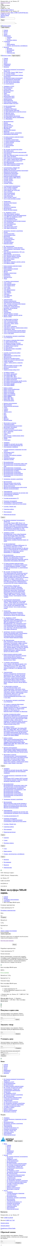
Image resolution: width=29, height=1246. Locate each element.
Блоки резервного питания (11, 268)
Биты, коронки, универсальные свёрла (14, 435)
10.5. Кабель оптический (10, 379)
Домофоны (7, 442)
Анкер (5, 407)
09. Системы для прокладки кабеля (13, 149)
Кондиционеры (8, 481)
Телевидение (7, 201)
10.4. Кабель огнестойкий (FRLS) (12, 378)
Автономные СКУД (9, 452)
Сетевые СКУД (8, 453)
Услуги (5, 33)
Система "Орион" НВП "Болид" (12, 177)
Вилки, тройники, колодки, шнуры (13, 315)
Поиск (2, 20)
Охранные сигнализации (10, 501)
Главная (6, 30)
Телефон (3, 1054)
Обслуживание (8, 511)
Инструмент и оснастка (10, 423)
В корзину (3, 917)
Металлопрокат (8, 404)
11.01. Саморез (7, 282)
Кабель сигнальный (9, 392)
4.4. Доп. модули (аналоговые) (12, 82)
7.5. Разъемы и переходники (11, 139)
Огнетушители (8, 182)
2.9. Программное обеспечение (12, 116)
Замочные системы (9, 459)
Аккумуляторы (8, 270)
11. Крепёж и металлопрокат (11, 281)
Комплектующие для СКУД (11, 103)
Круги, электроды (8, 431)
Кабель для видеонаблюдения (11, 389)
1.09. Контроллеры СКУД (10, 226)
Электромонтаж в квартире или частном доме (16, 492)
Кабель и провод (8, 388)
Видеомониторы (8, 87)
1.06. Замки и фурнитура (10, 228)
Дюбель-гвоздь (8, 411)
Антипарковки (8, 240)
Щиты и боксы (8, 309)
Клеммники (7, 274)
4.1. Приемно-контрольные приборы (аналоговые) (16, 525)
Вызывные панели (9, 90)
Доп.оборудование (9, 242)
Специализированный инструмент (13, 425)
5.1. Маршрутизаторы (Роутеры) (12, 343)
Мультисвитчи (7, 208)
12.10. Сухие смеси (9, 333)
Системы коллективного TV (11, 498)
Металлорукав (7, 357)
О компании (7, 41)
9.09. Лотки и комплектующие (12, 165)
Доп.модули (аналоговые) (10, 174)
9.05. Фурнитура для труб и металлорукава (15, 152)
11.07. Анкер (7, 288)
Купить (17, 1019)
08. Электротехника (9, 246)
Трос (5, 364)
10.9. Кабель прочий (9, 383)
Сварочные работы (9, 509)
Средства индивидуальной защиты (13, 430)
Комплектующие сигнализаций (12, 176)
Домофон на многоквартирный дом (13, 445)
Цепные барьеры (8, 238)
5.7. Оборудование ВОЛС (10, 341)
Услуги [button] (5, 1190)
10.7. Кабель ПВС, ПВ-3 (10, 376)
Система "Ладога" (8, 180)
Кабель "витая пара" (9, 390)
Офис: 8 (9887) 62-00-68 (16, 12)
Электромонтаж (8, 491)
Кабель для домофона (9, 393)
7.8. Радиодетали (8, 144)
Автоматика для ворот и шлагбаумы (13, 230)
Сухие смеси (7, 440)
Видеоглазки (7, 92)
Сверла (6, 434)
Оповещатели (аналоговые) (11, 173)
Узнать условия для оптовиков (9, 930)
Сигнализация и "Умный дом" (12, 167)
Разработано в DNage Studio (8, 1228)
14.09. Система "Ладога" (10, 197)
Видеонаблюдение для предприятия (13, 473)
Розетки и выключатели (10, 301)
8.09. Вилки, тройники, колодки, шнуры (14, 261)
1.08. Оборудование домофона (12, 214)
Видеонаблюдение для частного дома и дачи (15, 463)
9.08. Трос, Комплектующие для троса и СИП (16, 155)
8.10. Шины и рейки (9, 263)
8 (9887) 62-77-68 (9, 1220)
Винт (5, 414)
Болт (5, 413)
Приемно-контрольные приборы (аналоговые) (16, 170)
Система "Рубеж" (8, 179)
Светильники (7, 312)
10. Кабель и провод (9, 372)
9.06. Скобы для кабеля (10, 156)
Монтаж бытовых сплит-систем (12, 483)
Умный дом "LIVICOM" (10, 169)
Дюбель (6, 410)
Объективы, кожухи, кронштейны (13, 132)
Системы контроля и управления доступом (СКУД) (15, 1194)
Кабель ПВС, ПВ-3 (9, 399)
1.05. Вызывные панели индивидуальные (15, 221)
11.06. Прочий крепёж (9, 284)
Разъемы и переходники (10, 273)
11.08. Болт (7, 294)
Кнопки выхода (8, 99)
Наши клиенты (11, 44)
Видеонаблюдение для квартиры (12, 467)
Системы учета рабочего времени (12, 455)
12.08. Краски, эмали (9, 329)
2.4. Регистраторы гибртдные (11, 110)
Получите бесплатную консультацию (10, 1051)
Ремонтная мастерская (9, 514)
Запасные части (8, 277)
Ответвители (7, 205)
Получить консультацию (7, 940)
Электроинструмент (9, 424)
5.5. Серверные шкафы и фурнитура (13, 344)
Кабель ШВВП (8, 396)
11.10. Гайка (7, 287)
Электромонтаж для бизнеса (11, 494)
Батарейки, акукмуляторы (10, 308)
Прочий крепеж (8, 420)
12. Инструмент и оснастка (11, 319)
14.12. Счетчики (8, 191)
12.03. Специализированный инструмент (15, 332)
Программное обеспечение (11, 134)
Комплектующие (8, 243)
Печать (14, 944)
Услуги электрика (8, 495)
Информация (7, 35)
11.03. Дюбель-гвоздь (9, 285)
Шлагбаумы (7, 236)
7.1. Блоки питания (9, 142)
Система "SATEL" (8, 183)
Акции (5, 34)
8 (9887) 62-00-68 (8, 1217)
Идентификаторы (8, 100)
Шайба (5, 417)
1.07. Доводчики (8, 225)
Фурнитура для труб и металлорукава (14, 359)
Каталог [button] (6, 1155)
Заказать (18, 1033)
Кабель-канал (7, 354)
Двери (5, 278)
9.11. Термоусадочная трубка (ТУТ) (13, 160)
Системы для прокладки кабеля (12, 352)
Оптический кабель (9, 400)
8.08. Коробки (7, 260)
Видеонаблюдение (8, 121)
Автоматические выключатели (12, 302)
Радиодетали (7, 275)
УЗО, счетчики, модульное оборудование (14, 303)
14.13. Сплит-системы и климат (12, 198)
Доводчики (7, 95)
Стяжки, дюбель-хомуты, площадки (13, 362)
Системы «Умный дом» (10, 506)
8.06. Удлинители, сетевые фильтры (13, 247)
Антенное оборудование (10, 202)
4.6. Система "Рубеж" (9, 73)
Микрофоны (7, 128)
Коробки (6, 311)
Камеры (6, 123)
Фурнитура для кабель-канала (11, 358)
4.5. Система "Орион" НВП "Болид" (13, 72)
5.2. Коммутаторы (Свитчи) (11, 345)
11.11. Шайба (7, 291)
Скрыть (3, 517)
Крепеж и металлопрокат (10, 403)
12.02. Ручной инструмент (11, 320)
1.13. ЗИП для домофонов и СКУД (13, 216)
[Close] (1, 1007)
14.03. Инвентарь (8, 196)
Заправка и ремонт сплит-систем (12, 484)
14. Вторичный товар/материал (12, 186)
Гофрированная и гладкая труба (12, 355)
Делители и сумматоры (10, 207)
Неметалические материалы (11, 406)
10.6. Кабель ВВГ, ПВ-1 (10, 375)
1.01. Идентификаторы (10, 224)
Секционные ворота (9, 239)
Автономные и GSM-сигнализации (13, 502)
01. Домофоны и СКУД (10, 212)
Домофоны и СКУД (9, 86)
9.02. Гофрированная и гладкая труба (13, 163)
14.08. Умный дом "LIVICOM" (12, 190)
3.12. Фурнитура (8, 337)
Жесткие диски (8, 127)
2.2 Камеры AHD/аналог (10, 109)
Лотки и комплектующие (10, 367)
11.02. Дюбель (7, 292)
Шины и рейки (8, 316)
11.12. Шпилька (8, 295)
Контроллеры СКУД (9, 96)
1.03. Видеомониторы (9, 218)
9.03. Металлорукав (9, 162)
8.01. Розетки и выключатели (11, 257)
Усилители (6, 204)
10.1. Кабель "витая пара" (10, 374)
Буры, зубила (7, 433)
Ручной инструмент (9, 428)
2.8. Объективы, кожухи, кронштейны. (14, 117)
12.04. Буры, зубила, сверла (11, 323)
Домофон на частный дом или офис (13, 444)
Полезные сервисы (12, 40)
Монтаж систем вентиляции (11, 488)
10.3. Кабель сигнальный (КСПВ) (12, 382)
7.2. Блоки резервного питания (12, 141)
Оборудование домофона (10, 102)
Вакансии (9, 51)
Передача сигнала (8, 125)
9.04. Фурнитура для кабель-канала (13, 158)
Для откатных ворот (9, 233)
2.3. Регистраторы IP (9, 114)
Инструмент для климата (10, 427)
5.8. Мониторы (8, 350)
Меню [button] (5, 1143)
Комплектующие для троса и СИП (13, 365)
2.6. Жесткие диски (9, 113)
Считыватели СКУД (9, 97)
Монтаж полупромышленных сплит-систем (15, 487)
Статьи (9, 38)
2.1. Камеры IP (7, 107)
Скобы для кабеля (8, 361)
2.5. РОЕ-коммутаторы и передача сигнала (15, 111)
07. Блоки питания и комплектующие (14, 137)
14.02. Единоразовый (9, 193)
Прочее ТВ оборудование (10, 210)
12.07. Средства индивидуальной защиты (15, 330)
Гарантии (9, 37)
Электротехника (8, 299)
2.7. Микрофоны (8, 118)
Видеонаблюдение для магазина (12, 472)
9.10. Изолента (7, 153)
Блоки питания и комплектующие (13, 266)
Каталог (6, 31)
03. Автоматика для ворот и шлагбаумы (14, 336)
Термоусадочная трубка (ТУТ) (12, 369)
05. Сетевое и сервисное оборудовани (14, 340)
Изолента (6, 368)
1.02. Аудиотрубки (9, 222)
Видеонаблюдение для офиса (11, 470)
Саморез (6, 409)
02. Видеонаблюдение (9, 106)
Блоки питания (8, 267)
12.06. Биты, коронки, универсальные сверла (15, 327)
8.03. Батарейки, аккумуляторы (12, 254)
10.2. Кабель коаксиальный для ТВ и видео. (15, 381)
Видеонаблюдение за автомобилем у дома (15, 469)
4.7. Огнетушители (9, 83)
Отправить (18, 1048)
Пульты (6, 232)
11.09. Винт (7, 297)
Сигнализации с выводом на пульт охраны (15, 503)
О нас (8, 43)
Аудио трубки (7, 89)
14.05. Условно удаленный (11, 187)
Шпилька (6, 419)
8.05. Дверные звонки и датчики (12, 256)
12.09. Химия (7, 325)
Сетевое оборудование (10, 130)
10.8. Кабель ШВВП (9, 385)
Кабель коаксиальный (9, 395)
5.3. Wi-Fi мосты (8, 347)
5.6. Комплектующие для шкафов (12, 348)
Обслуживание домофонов (11, 447)
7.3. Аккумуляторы (9, 145)
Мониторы (6, 131)
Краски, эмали (7, 437)
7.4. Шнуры (7, 146)
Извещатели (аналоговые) (10, 172)
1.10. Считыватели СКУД (10, 219)
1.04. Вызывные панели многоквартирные (15, 215)
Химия (5, 438)
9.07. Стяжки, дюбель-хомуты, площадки (14, 159)
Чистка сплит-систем (9, 486)
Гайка (5, 416)
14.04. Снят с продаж (9, 194)
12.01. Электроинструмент (11, 322)
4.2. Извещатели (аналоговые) (12, 81)
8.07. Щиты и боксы (9, 259)
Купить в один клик (5, 933)
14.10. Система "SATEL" (10, 188)
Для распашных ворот (9, 235)
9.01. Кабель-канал (9, 151)
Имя (2, 1052)
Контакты (6, 47)
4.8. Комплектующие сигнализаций (13, 78)
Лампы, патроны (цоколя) (10, 305)
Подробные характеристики (8, 910)
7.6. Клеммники (8, 138)
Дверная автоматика (9, 458)
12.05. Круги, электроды (10, 326)
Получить (3, 1055)
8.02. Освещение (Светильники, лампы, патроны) (15, 642)
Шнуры (6, 271)
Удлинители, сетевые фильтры (12, 306)
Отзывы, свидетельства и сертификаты (17, 45)
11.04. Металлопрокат (9, 289)
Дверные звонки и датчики (11, 313)
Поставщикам (10, 50)
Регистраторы (7, 124)
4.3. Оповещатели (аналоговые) (12, 79)
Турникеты (7, 456)
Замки (5, 93)
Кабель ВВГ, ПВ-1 (8, 397)
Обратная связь (11, 52)
